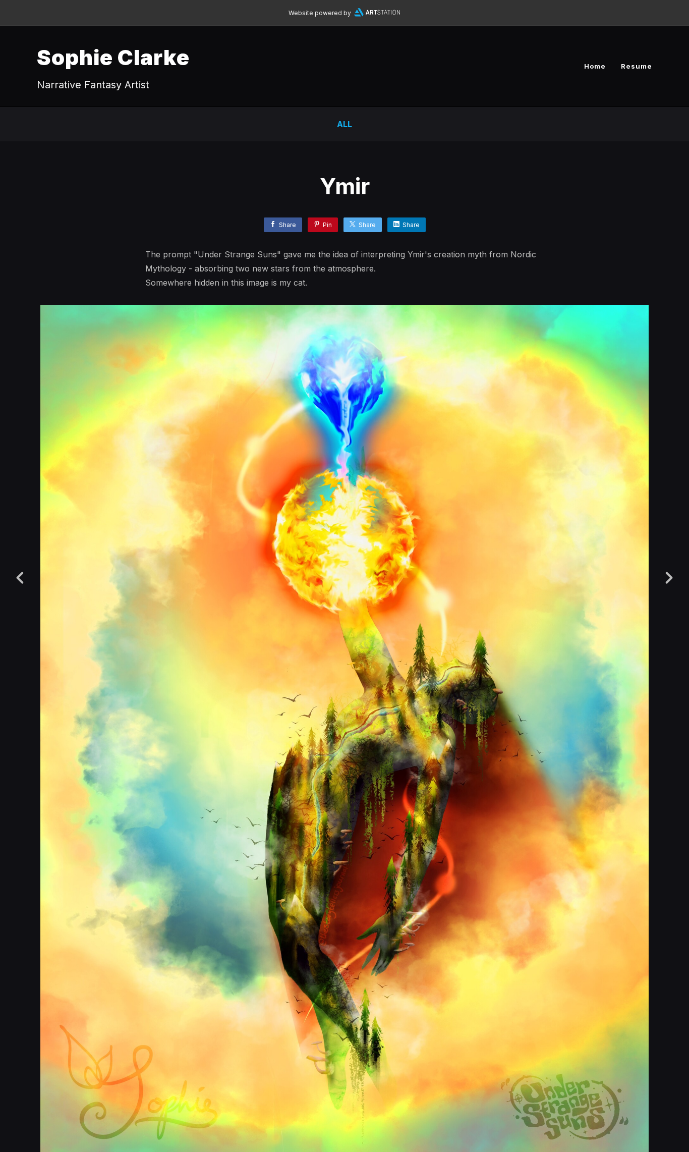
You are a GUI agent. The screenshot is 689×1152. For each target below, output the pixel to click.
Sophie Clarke (113, 57)
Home (595, 66)
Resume (636, 66)
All (344, 124)
